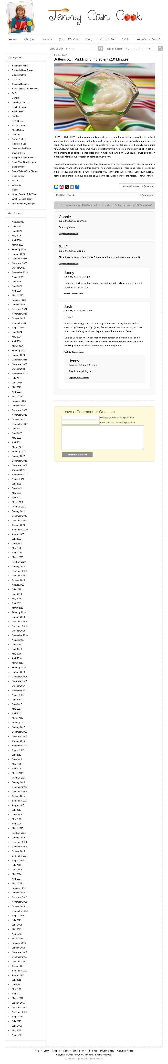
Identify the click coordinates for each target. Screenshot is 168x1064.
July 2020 (16, 539)
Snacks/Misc (18, 167)
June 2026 (17, 231)
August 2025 (18, 277)
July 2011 (16, 980)
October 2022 (18, 419)
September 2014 (20, 856)
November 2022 (19, 415)
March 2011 (17, 998)
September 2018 (20, 635)
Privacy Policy (107, 1051)
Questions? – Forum (21, 148)
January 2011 (18, 1003)
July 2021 (16, 484)
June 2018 (17, 649)
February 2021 (19, 507)
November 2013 (19, 902)
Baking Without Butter (22, 70)
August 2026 (18, 222)
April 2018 (16, 658)
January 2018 (18, 672)
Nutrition (16, 134)
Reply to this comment (68, 234)
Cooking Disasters (20, 84)
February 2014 (19, 888)
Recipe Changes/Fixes (22, 157)
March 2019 (17, 608)
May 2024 (16, 337)
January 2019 (18, 617)
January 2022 (18, 456)
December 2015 (19, 787)
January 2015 (18, 837)
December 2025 (19, 258)
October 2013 (18, 906)
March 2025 (17, 295)
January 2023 (18, 405)
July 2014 (16, 865)
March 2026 (17, 245)
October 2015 (18, 796)
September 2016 (20, 745)
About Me (92, 1051)
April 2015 (16, 823)
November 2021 (19, 465)
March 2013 (17, 938)
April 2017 (16, 713)
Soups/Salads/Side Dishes (24, 171)
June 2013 (17, 925)
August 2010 (18, 1016)
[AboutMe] (107, 39)
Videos (15, 190)
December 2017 (19, 676)
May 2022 (16, 438)
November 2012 (19, 952)
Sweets (71, 195)
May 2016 (16, 764)
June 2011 (17, 984)
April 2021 (16, 497)
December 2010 (19, 1007)
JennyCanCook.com (83, 1054)
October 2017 (18, 686)
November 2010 (19, 1012)
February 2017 (19, 722)
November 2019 (19, 575)
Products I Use (19, 144)
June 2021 (17, 488)
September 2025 (20, 272)
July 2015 (16, 810)
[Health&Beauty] (148, 39)
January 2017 (18, 727)
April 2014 (16, 879)
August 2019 (18, 585)
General (15, 98)
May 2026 (16, 235)
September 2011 (19, 970)
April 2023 (16, 392)
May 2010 (16, 1030)
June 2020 (17, 543)
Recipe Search (115, 48)
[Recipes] (30, 39)
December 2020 (19, 516)
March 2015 (17, 828)
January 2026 (18, 254)
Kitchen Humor (19, 125)
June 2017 (17, 704)
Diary (46, 1051)
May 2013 (16, 929)
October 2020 (18, 525)
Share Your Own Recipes (24, 162)
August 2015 (18, 805)
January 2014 (18, 892)
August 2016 (18, 750)
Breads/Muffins (19, 75)
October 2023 (18, 369)
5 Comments (146, 195)
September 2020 (20, 529)
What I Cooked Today (22, 199)
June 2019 (17, 594)
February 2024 (19, 350)
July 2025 (16, 281)
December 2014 (19, 842)
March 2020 (17, 557)
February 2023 (19, 401)
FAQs (14, 93)
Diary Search (56, 48)
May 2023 (16, 387)
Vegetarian (17, 185)
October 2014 (18, 851)
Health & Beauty (20, 107)
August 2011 (18, 975)
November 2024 (19, 314)
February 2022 (19, 451)
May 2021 (16, 493)
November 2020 (19, 520)
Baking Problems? (20, 65)
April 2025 (16, 291)
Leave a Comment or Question (137, 186)
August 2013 (18, 915)
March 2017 (17, 718)
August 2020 (18, 534)
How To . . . (17, 121)
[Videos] (47, 39)
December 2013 (19, 897)
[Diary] (89, 39)
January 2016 (18, 782)
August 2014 (18, 860)
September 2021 (20, 474)
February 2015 (19, 833)
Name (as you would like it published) (117, 417)
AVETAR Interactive (92, 1058)
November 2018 (19, 626)
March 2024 (17, 346)
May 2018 (16, 654)
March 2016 (17, 773)
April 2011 (16, 993)
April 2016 (16, 768)
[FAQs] (125, 39)
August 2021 (18, 479)
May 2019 (16, 598)
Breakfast (16, 79)
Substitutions (18, 176)
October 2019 (18, 580)
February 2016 (19, 778)
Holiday (15, 116)
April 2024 (16, 341)
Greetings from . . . (21, 102)
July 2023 (16, 378)
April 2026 (16, 240)
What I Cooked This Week (24, 194)
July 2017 (16, 699)
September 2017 (20, 690)
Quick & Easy (18, 153)
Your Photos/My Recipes (24, 203)
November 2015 (19, 791)
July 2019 (16, 589)
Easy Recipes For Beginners (25, 88)
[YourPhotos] (68, 39)
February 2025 (19, 300)
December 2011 (19, 957)
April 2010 (16, 1035)
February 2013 (19, 943)
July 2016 (16, 755)
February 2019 (19, 612)
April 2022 (16, 442)
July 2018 (16, 644)
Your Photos (78, 1051)
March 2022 (17, 447)
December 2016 (19, 732)
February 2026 (19, 249)
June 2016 (17, 759)
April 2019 (16, 603)
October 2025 (18, 268)
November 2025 (19, 263)
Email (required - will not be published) (117, 422)
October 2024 (18, 318)
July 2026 (16, 226)
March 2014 (17, 883)
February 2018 (19, 667)
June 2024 (17, 332)
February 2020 (19, 562)
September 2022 (20, 424)
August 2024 (18, 327)
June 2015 (17, 814)
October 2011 (18, 966)
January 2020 (18, 566)
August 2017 (18, 695)
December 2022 (19, 410)
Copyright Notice (125, 1051)
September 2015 (20, 801)
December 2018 (19, 621)
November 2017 (19, 681)
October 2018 (18, 631)
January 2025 (18, 304)
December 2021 (19, 461)
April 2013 (16, 934)
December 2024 (19, 309)
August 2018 (18, 640)
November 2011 (19, 961)
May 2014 (16, 874)
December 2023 (19, 359)
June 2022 (17, 433)
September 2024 (20, 323)
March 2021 (17, 502)
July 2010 (16, 1021)
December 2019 (19, 571)
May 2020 (16, 548)
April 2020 (16, 552)
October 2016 (18, 741)
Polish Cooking (19, 139)
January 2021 (18, 511)
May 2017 (16, 709)
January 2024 (18, 355)
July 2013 (16, 920)
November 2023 (19, 364)
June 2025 (17, 286)
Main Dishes (18, 130)
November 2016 (19, 736)
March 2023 (17, 396)
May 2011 (16, 989)
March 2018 (17, 663)
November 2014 (19, 846)
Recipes (56, 1051)
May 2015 (16, 819)
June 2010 (17, 1026)
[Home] (13, 39)
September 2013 (20, 911)
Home (38, 1051)
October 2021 (18, 470)
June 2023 (17, 382)
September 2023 (20, 373)
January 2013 (18, 948)
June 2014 (17, 869)
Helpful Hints (18, 111)
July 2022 (16, 428)
